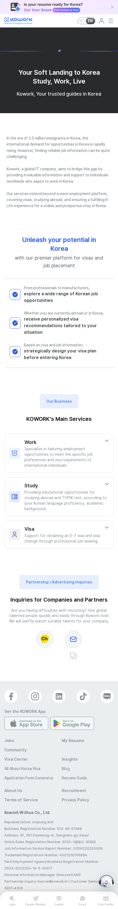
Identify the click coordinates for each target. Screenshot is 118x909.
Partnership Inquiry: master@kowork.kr (36, 881)
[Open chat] (106, 881)
